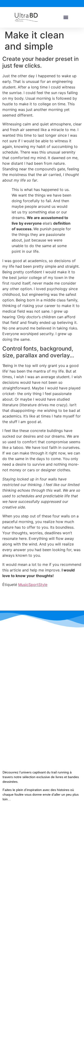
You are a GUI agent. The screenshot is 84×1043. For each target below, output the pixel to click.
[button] (66, 17)
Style (42, 584)
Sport (33, 584)
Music (23, 584)
